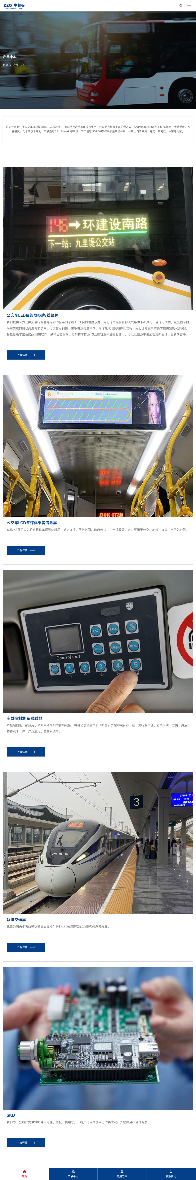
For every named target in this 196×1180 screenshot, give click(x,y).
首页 (5, 64)
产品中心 (18, 64)
